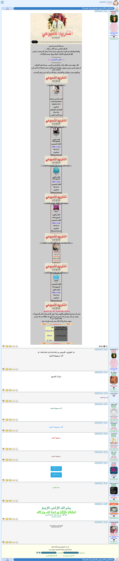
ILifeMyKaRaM (114, 522)
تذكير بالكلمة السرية (51, 555)
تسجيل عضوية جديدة (68, 555)
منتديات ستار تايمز (105, 1)
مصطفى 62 (114, 372)
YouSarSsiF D (114, 11)
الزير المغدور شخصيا (114, 483)
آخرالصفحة (7, 8)
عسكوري (114, 504)
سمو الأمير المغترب (56, 256)
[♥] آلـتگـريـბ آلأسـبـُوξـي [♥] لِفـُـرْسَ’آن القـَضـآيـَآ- (97, 8)
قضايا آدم (109, 4)
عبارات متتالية (56, 262)
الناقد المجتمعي (56, 252)
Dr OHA (114, 463)
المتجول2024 (56, 260)
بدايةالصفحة (7, 559)
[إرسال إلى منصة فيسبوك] (104, 346)
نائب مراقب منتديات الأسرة (114, 513)
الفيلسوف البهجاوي (56, 258)
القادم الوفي (56, 254)
